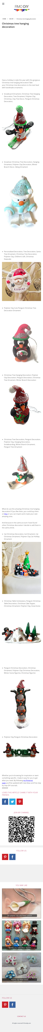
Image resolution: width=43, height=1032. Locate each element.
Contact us (21, 1016)
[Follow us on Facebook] (12, 1005)
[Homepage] (21, 8)
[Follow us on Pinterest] (5, 1005)
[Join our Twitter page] (12, 802)
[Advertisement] (21, 55)
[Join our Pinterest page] (20, 802)
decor (11, 19)
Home (4, 19)
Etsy (6, 514)
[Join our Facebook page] (5, 802)
